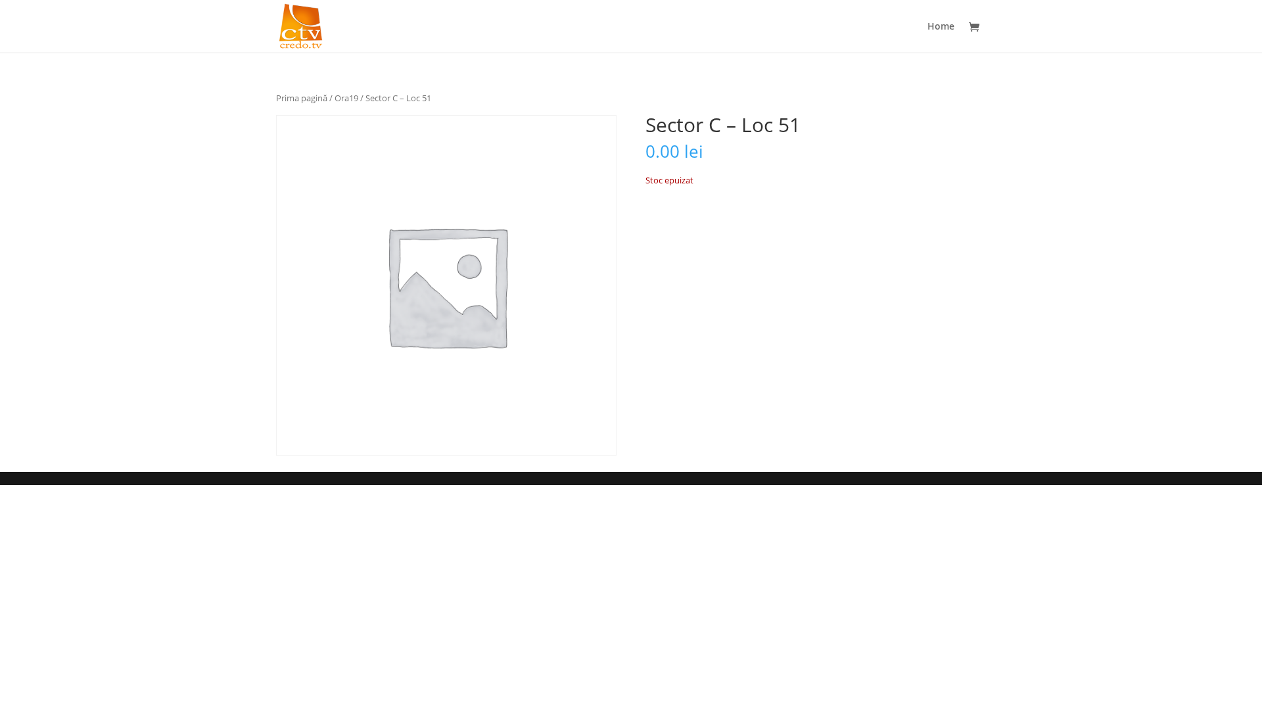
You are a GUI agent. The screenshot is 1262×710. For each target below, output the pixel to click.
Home (940, 27)
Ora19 (346, 98)
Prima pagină (301, 98)
